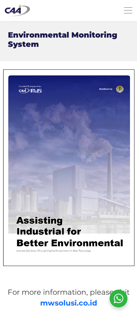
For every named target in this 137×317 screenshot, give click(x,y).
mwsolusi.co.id (68, 303)
